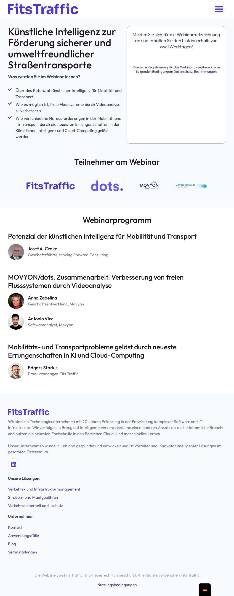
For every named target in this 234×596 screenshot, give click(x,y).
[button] (219, 9)
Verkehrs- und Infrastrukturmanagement (44, 489)
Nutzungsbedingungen (117, 584)
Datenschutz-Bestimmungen (195, 71)
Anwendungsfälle (23, 535)
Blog (12, 543)
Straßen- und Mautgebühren (33, 497)
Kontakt (15, 527)
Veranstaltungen (22, 552)
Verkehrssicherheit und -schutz (35, 505)
